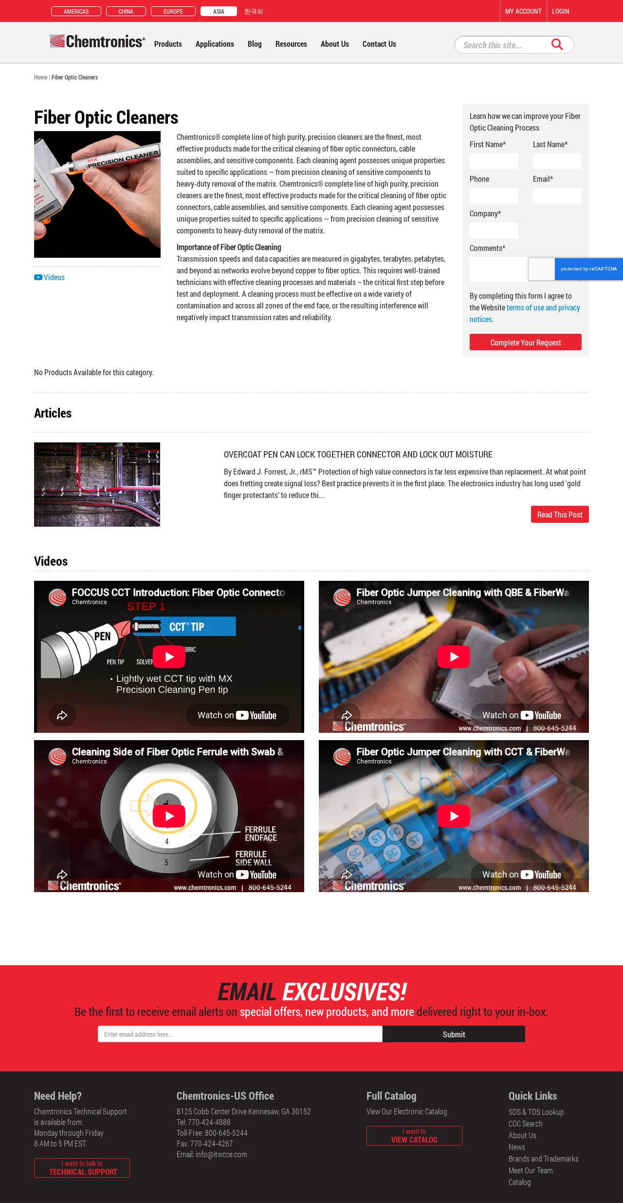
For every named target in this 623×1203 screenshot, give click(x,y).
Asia (218, 11)
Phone (479, 178)
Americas (76, 11)
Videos (54, 277)
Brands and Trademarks (544, 1158)
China (126, 11)
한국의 (253, 11)
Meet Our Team (531, 1170)
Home (40, 77)
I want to (414, 1136)
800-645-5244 (226, 1132)
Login (560, 11)
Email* (543, 178)
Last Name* (550, 144)
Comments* (487, 248)
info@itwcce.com (221, 1154)
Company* (485, 213)
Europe (173, 11)
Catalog (520, 1182)
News (517, 1147)
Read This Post (560, 514)
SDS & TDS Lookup (536, 1112)
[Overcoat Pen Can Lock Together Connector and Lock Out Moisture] (97, 483)
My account (523, 11)
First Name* (488, 144)
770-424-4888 (209, 1122)
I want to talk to (83, 1168)
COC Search (526, 1123)
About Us (522, 1135)
